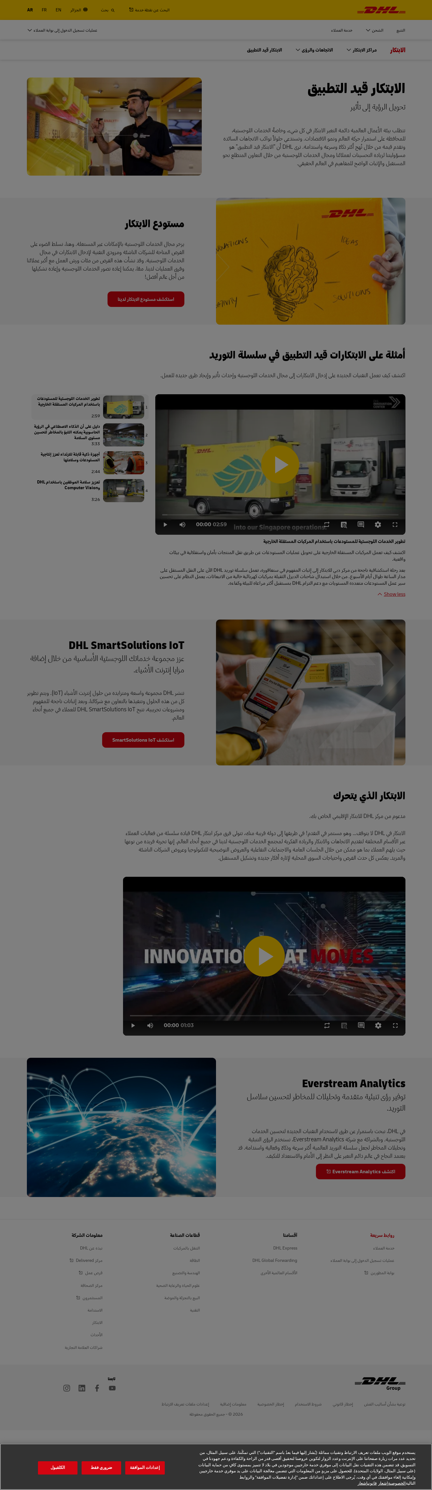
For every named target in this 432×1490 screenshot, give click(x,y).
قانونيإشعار (367, 1483)
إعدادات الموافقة (145, 1467)
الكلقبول (58, 1467)
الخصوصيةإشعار (392, 1483)
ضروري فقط (101, 1467)
